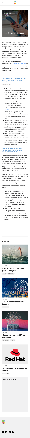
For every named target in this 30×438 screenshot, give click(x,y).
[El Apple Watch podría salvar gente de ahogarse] (15, 254)
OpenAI (13, 340)
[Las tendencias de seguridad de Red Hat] (15, 354)
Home (3, 7)
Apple (4, 273)
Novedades (11, 273)
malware (6, 109)
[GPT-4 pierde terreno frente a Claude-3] (15, 288)
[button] (2, 3)
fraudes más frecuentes (19, 63)
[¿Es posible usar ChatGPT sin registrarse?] (15, 321)
